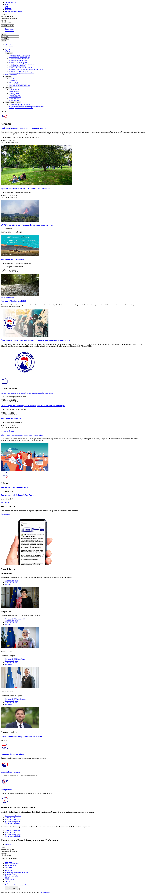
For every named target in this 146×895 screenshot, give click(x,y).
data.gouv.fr (8, 867)
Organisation (13, 80)
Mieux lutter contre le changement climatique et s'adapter (26, 69)
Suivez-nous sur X (10, 817)
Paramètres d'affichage (12, 889)
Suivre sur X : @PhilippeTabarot (15, 659)
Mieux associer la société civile (18, 71)
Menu (6, 4)
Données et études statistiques (12, 754)
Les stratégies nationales (13, 102)
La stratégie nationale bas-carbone (19, 104)
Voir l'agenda (5, 502)
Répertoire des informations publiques (17, 885)
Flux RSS (8, 883)
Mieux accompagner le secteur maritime (21, 73)
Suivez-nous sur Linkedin (13, 821)
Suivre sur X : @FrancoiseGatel (15, 619)
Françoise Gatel (14, 91)
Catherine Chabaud (15, 97)
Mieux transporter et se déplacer (19, 58)
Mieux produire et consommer (18, 60)
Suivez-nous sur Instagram (13, 819)
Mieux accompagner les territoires (19, 55)
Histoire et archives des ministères (19, 86)
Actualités (8, 49)
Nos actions (9, 53)
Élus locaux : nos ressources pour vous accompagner (22, 435)
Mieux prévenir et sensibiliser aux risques (22, 64)
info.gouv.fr (8, 862)
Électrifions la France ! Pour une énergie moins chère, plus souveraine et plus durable (35, 340)
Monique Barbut (14, 89)
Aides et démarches (11, 75)
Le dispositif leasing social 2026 (13, 301)
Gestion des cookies (11, 887)
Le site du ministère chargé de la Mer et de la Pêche (21, 737)
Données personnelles (11, 876)
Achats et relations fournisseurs (18, 84)
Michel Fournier (14, 100)
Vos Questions (6, 790)
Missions (11, 78)
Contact (7, 881)
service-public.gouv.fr (11, 863)
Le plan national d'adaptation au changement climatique (26, 106)
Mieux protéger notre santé (17, 66)
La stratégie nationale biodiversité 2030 (21, 108)
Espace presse (9, 29)
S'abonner (8, 844)
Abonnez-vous (5, 514)
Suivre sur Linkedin (11, 582)
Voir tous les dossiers (7, 431)
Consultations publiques (10, 772)
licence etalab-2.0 (44, 892)
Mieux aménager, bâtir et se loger (19, 57)
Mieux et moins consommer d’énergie (20, 67)
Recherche (8, 8)
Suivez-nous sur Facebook (13, 816)
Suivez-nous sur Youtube (12, 823)
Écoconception (9, 879)
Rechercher (8, 9)
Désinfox (8, 51)
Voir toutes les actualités (8, 297)
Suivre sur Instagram (11, 581)
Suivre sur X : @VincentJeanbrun (15, 699)
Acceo (7, 878)
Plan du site (8, 870)
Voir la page (8, 584)
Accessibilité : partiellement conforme (16, 872)
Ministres (8, 87)
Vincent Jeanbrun (14, 95)
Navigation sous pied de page (14, 11)
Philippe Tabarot (14, 93)
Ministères (9, 76)
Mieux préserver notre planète (18, 62)
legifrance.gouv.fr (10, 865)
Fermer (4, 34)
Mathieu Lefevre (14, 98)
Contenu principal (10, 2)
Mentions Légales (10, 874)
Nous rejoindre (9, 31)
